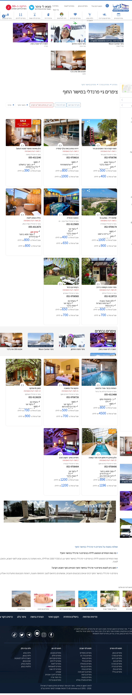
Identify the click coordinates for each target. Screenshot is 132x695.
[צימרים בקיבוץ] (7, 15)
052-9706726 (72, 397)
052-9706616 (72, 157)
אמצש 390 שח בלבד (78, 71)
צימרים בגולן (117, 669)
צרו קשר (56, 9)
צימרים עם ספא (43, 609)
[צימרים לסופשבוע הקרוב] (14, 9)
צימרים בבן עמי (86, 666)
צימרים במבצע (55, 652)
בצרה (65, 463)
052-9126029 (34, 397)
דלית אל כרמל (100, 391)
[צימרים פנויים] (119, 15)
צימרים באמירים (86, 652)
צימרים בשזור (87, 658)
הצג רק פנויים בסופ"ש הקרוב (41, 105)
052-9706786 (110, 157)
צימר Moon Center (116, 43)
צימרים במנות (86, 677)
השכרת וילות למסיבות (22, 658)
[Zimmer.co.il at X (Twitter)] (21, 633)
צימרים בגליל (117, 671)
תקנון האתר (53, 616)
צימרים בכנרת (117, 666)
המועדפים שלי (96, 6)
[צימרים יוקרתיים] (75, 15)
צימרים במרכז (104, 84)
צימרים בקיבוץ (7, 18)
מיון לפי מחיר (60, 105)
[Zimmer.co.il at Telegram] (29, 633)
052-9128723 (110, 296)
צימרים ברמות (86, 674)
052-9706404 (72, 466)
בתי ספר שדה (56, 677)
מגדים (65, 293)
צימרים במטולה (86, 663)
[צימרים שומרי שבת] (109, 606)
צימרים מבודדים (66, 609)
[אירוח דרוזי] (48, 15)
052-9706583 (72, 296)
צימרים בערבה (116, 663)
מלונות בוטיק (26, 663)
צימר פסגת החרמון (79, 43)
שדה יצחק (26, 224)
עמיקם (27, 394)
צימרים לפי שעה (55, 669)
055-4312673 (34, 226)
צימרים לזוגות (69, 6)
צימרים (114, 84)
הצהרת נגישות (37, 616)
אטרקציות (75, 27)
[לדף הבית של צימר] (120, 11)
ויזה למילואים (61, 18)
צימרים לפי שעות (34, 18)
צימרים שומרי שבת (110, 609)
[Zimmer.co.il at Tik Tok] (14, 633)
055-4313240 (34, 157)
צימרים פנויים (118, 18)
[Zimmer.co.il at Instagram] (43, 633)
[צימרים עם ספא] (43, 606)
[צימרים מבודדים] (65, 606)
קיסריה (65, 154)
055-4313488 (110, 394)
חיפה (27, 154)
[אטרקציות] (75, 24)
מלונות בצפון (26, 666)
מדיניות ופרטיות (90, 616)
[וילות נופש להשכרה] (90, 15)
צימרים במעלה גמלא (84, 680)
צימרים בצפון (83, 6)
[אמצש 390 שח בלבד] (68, 52)
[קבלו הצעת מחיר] (38, 9)
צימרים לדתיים (21, 18)
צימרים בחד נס (86, 655)
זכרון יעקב (63, 394)
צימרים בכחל (87, 661)
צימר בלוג (21, 616)
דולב (103, 293)
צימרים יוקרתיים (75, 18)
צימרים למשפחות (54, 666)
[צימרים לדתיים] (21, 15)
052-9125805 (72, 224)
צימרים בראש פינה (85, 671)
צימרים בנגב (117, 661)
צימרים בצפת (87, 669)
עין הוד (103, 154)
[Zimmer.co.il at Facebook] (51, 633)
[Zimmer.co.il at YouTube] (36, 631)
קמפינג (58, 671)
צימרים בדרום (117, 658)
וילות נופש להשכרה (89, 19)
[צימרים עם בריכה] (105, 15)
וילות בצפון (27, 655)
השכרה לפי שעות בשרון (39, 43)
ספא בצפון (27, 661)
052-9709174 (110, 226)
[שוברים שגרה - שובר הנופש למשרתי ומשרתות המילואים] (62, 15)
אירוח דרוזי (48, 18)
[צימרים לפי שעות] (35, 15)
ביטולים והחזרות (70, 616)
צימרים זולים (56, 655)
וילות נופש (27, 652)
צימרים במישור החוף (88, 84)
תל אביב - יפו (63, 221)
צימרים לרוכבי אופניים (53, 674)
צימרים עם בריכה (104, 18)
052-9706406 (110, 466)
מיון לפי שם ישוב (74, 105)
